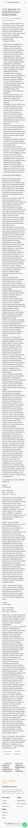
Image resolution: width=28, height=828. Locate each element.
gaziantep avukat (17, 754)
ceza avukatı (17, 751)
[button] (24, 825)
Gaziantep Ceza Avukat (13, 2)
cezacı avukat (6, 754)
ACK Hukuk (10, 823)
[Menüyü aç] (25, 2)
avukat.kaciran (17, 18)
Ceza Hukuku (10, 20)
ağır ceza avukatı (7, 751)
